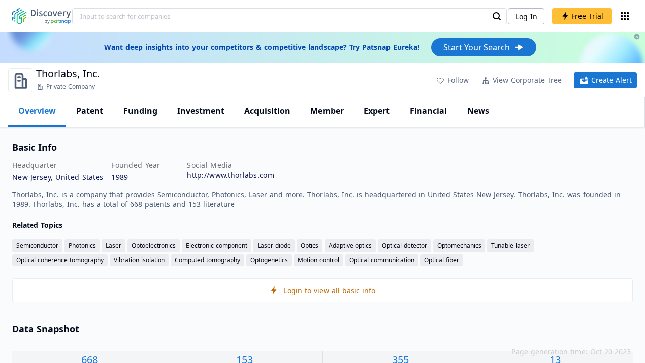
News (478, 110)
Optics (309, 245)
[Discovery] (41, 16)
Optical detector (404, 245)
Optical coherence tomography (60, 260)
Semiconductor (37, 245)
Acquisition (267, 110)
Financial (428, 110)
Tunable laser (510, 245)
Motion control (318, 260)
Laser (113, 245)
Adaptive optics (350, 245)
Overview (37, 110)
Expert (377, 110)
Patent (89, 110)
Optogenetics (269, 260)
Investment (200, 110)
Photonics (82, 245)
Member (327, 110)
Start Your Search (476, 47)
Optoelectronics (154, 245)
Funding (140, 110)
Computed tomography (207, 260)
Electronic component (216, 245)
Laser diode (274, 245)
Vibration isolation (139, 260)
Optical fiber (441, 260)
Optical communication (381, 260)
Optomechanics (459, 245)
